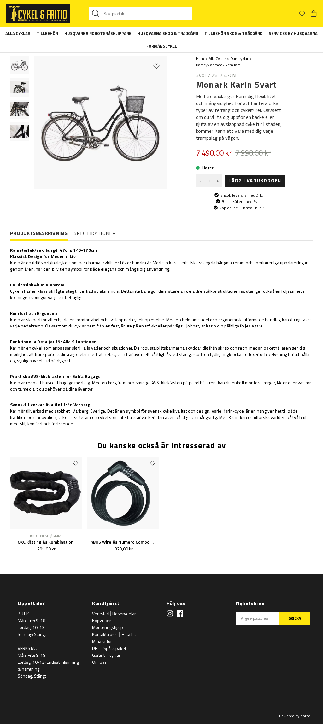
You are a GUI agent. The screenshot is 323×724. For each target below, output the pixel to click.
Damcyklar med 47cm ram (218, 65)
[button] (19, 65)
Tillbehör (47, 33)
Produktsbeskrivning (39, 233)
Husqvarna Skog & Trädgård (168, 33)
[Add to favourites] (156, 66)
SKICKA (295, 618)
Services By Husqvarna (293, 33)
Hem (200, 59)
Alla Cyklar (17, 33)
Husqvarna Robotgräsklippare (97, 33)
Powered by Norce (294, 716)
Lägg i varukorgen (254, 180)
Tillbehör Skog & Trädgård (233, 33)
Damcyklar (239, 59)
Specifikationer (94, 233)
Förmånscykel (161, 46)
